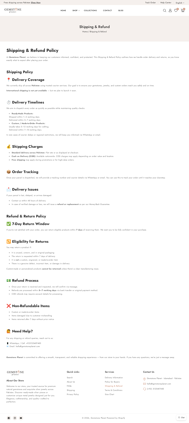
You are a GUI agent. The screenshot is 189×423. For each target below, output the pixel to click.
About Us (71, 381)
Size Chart (109, 394)
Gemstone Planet (98, 418)
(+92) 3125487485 (155, 388)
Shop (75, 10)
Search (70, 377)
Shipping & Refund (114, 386)
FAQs (69, 386)
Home (85, 31)
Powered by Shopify (116, 418)
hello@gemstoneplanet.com (159, 383)
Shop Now (35, 2)
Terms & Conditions (113, 390)
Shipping (71, 390)
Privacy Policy (73, 394)
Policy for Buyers (112, 381)
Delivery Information (114, 377)
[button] (164, 10)
